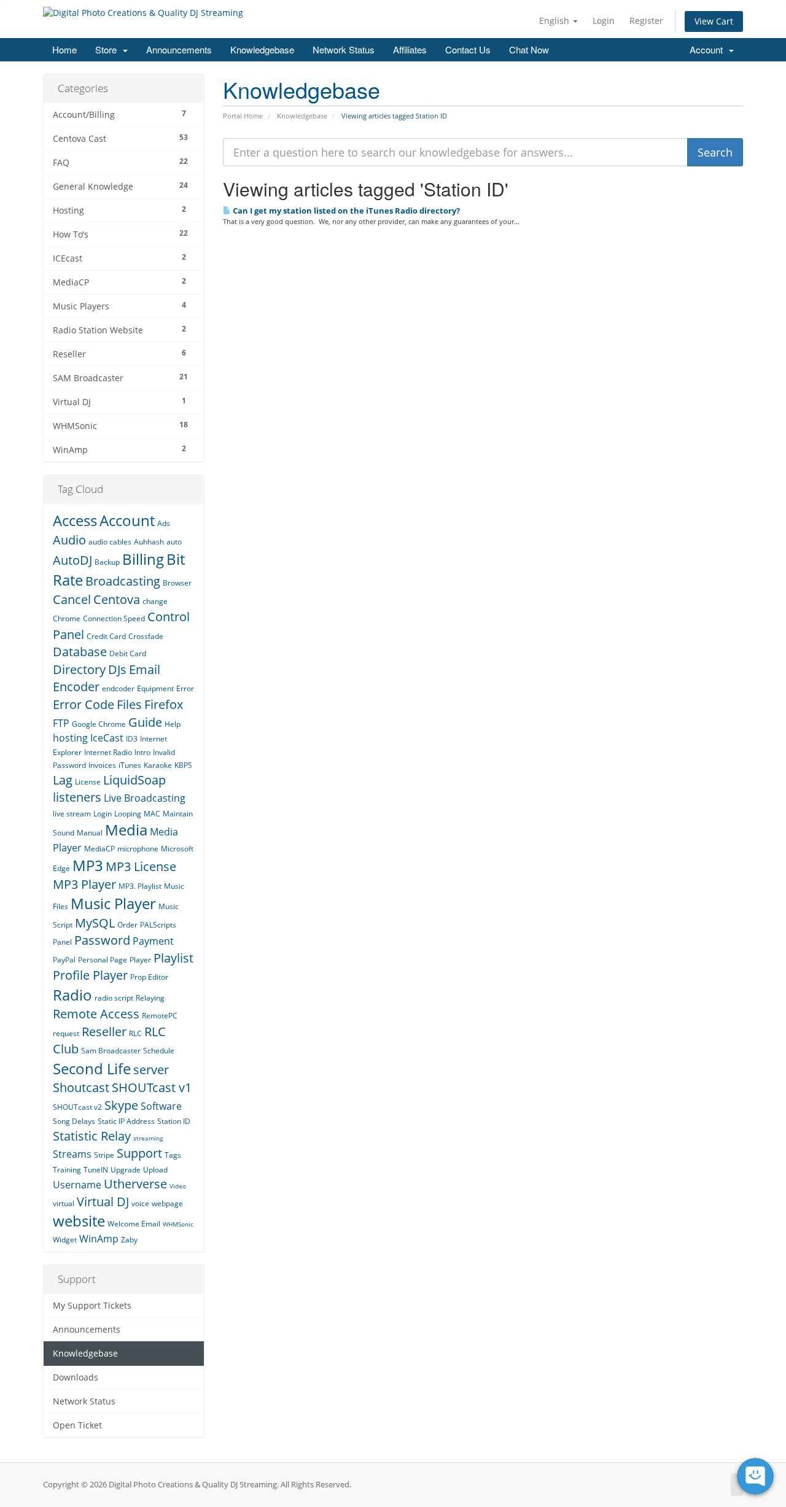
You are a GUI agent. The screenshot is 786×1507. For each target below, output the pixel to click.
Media (126, 829)
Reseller (104, 1031)
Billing (143, 559)
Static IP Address (126, 1121)
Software (161, 1106)
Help (173, 724)
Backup (107, 562)
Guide (145, 722)
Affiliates (410, 49)
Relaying (150, 998)
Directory (79, 669)
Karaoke (158, 765)
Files (129, 704)
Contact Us (468, 49)
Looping (127, 813)
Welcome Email (133, 1223)
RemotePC (159, 1015)
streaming (148, 1138)
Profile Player (90, 975)
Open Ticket (77, 1425)
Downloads (75, 1377)
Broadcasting (122, 581)
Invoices (102, 765)
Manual (90, 832)
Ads (163, 523)
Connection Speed (114, 618)
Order (127, 925)
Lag (62, 780)
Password (102, 940)
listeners (77, 797)
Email (144, 669)
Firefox (163, 704)
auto (174, 542)
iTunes (130, 765)
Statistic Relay (92, 1136)
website (79, 1221)
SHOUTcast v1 (152, 1087)
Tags (173, 1155)
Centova (116, 599)
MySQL (95, 923)
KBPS (183, 765)
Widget (65, 1239)
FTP (61, 723)
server (151, 1069)
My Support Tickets (92, 1305)
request (66, 1033)
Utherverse (135, 1184)
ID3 (132, 739)
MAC (152, 813)
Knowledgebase (262, 49)
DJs (117, 669)
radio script (114, 998)
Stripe (104, 1155)
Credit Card (106, 636)
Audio (69, 540)
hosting (70, 738)
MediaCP (99, 848)
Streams (72, 1154)
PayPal (64, 960)
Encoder (76, 686)
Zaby (129, 1239)
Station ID (173, 1121)
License (88, 782)
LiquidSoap (134, 780)
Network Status (344, 49)
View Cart (714, 21)
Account (709, 49)
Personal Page (102, 960)
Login (604, 20)
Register (646, 20)
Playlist (173, 958)
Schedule (158, 1050)
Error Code (83, 704)
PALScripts (158, 925)
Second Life (92, 1068)
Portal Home (243, 115)
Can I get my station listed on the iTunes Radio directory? (345, 210)
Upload (155, 1169)
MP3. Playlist (140, 886)
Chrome (66, 618)
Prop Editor (149, 977)
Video (177, 1186)
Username (77, 1184)
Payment (153, 941)
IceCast (106, 738)
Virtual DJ (103, 1201)
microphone (137, 848)
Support (139, 1153)
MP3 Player (84, 884)
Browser (177, 583)
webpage (167, 1203)
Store (108, 49)
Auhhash (149, 542)
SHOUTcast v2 (77, 1107)
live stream (72, 813)
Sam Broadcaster (111, 1050)
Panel (62, 942)
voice (140, 1203)
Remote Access (96, 1013)
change (155, 601)
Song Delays (74, 1121)
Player (140, 960)
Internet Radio (108, 752)
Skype (121, 1105)
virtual (63, 1203)
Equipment (155, 688)
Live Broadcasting (144, 798)
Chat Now (529, 49)
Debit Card (127, 653)
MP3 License (141, 866)
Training (67, 1169)
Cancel (72, 599)
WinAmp (99, 1239)
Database (80, 651)
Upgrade (126, 1169)
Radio (72, 995)
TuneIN (96, 1169)
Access (75, 520)
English (555, 20)
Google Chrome (99, 724)
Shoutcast (81, 1087)
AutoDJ (72, 560)
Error (185, 688)
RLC (135, 1033)
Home (64, 49)
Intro (142, 752)
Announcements (179, 49)
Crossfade (145, 636)
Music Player (113, 903)
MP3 (87, 865)
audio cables (109, 542)
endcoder (118, 688)
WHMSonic (178, 1224)
